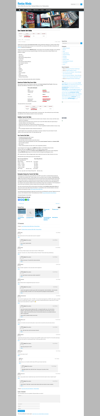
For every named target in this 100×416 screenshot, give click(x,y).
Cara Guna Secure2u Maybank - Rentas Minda (30, 388)
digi (74, 84)
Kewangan (23, 41)
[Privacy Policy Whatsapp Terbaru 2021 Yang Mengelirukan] (48, 213)
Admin (20, 39)
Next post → (58, 203)
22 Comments (27, 39)
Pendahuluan (29, 9)
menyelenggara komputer (75, 89)
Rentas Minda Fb (48, 9)
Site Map (42, 9)
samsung (79, 93)
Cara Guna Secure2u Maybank (21, 218)
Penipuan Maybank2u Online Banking (49, 192)
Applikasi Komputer (66, 48)
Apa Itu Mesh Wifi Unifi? (30, 217)
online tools (79, 90)
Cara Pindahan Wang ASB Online (36, 189)
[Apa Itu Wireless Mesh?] (39, 213)
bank (56, 41)
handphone (65, 87)
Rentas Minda (24, 3)
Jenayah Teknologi (66, 54)
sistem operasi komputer (66, 96)
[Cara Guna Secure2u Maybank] (22, 213)
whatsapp (71, 98)
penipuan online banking (66, 93)
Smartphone (65, 62)
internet (59, 41)
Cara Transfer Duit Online (67, 73)
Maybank (19, 47)
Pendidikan (65, 57)
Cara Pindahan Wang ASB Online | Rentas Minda (31, 226)
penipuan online (74, 92)
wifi (75, 98)
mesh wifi (66, 90)
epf (77, 84)
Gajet (64, 51)
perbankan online (74, 93)
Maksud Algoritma (55, 217)
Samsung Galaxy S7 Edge (73, 95)
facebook (80, 84)
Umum (64, 64)
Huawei (72, 87)
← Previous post (21, 203)
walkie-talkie (66, 98)
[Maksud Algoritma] (56, 213)
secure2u (79, 95)
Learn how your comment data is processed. (40, 413)
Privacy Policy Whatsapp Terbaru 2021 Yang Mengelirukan (47, 218)
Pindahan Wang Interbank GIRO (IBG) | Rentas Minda (31, 229)
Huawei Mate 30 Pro (77, 87)
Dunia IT (20, 41)
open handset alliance (65, 92)
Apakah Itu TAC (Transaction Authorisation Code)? (72, 76)
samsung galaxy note (66, 95)
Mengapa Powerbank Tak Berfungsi (73, 68)
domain (76, 84)
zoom (77, 98)
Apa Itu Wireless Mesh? (38, 217)
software (73, 96)
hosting (70, 87)
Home (23, 9)
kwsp (69, 89)
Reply (19, 237)
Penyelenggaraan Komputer (68, 61)
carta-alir (69, 84)
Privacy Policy (35, 9)
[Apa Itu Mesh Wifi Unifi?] (30, 213)
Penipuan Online (66, 59)
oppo (69, 92)
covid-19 (72, 84)
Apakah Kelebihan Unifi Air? (71, 70)
